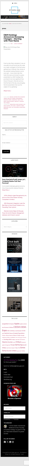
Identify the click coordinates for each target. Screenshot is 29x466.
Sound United (11, 351)
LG (20, 339)
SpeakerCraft (19, 350)
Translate (15, 419)
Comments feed (8, 377)
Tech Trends (7, 102)
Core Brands (18, 330)
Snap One (17, 347)
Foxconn (4, 335)
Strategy (21, 101)
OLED (14, 342)
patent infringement (6, 345)
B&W (3, 327)
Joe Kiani (17, 339)
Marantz (18, 105)
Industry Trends (11, 98)
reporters (6, 107)
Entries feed (7, 374)
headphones (4, 337)
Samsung (18, 345)
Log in (5, 372)
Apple (16, 324)
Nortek (10, 342)
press (22, 105)
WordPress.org (8, 379)
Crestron (6, 333)
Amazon (11, 324)
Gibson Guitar (16, 335)
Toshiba (23, 350)
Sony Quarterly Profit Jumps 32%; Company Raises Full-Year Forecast (14, 181)
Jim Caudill (13, 105)
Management (19, 98)
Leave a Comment (18, 43)
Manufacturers (7, 99)
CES (8, 330)
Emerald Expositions (18, 333)
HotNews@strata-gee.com (16, 366)
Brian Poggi (13, 104)
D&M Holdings (19, 104)
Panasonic (23, 342)
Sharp (4, 348)
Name (4, 134)
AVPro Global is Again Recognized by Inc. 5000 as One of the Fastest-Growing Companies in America (14, 197)
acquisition (5, 324)
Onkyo (18, 342)
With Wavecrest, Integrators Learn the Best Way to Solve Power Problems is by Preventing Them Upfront (13, 205)
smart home (8, 347)
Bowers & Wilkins (8, 327)
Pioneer (13, 345)
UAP (12, 107)
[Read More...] (6, 190)
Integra (13, 339)
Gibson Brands (9, 335)
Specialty (17, 101)
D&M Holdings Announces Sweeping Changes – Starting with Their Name (14, 38)
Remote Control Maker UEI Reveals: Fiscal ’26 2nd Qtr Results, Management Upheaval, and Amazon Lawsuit (13, 213)
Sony (4, 351)
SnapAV (13, 347)
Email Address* (6, 142)
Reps (10, 107)
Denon (8, 105)
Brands (11, 96)
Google (22, 335)
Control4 (12, 330)
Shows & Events (10, 101)
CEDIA (17, 327)
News (19, 99)
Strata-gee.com (14, 10)
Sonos (22, 348)
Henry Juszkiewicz (11, 337)
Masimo (5, 342)
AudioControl (23, 324)
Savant (24, 345)
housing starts (8, 339)
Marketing (14, 99)
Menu (15, 3)
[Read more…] (7, 91)
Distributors (17, 96)
